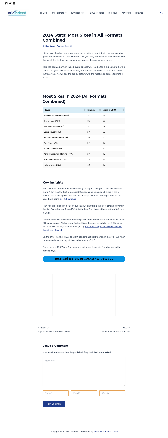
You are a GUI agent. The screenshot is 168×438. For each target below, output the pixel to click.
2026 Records (97, 12)
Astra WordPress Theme (106, 431)
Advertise (126, 12)
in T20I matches (68, 199)
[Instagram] (14, 3)
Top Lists (42, 12)
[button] (65, 13)
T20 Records (77, 12)
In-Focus (112, 12)
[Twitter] (10, 3)
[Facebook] (6, 3)
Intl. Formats (57, 12)
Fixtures (139, 12)
